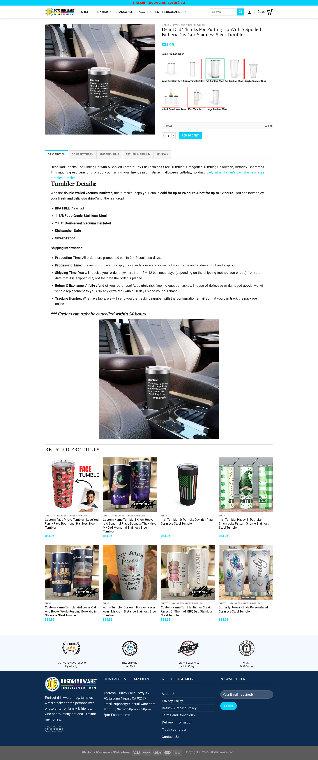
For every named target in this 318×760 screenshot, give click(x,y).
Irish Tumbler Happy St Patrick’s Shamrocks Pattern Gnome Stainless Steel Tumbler (244, 523)
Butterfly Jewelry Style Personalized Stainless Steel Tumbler (243, 609)
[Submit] (240, 11)
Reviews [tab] (162, 154)
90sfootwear (122, 752)
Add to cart (190, 135)
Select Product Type (173, 54)
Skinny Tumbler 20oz (194, 81)
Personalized (173, 12)
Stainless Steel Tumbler (188, 25)
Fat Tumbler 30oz (234, 81)
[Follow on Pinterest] (60, 729)
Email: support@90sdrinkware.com (129, 704)
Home (165, 25)
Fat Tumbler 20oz (215, 81)
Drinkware (101, 12)
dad (209, 172)
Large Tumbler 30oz (217, 109)
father (218, 172)
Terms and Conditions (178, 715)
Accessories (149, 12)
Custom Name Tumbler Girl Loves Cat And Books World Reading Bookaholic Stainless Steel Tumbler (71, 611)
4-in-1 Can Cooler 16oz (174, 109)
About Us (169, 694)
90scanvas (103, 752)
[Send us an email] (54, 729)
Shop (85, 12)
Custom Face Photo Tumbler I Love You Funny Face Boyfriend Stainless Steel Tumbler (72, 523)
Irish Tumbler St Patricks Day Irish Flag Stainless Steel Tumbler (187, 521)
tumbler (69, 178)
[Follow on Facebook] (48, 729)
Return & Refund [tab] (138, 154)
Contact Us (170, 737)
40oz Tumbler (195, 109)
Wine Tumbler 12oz (172, 81)
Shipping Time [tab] (109, 154)
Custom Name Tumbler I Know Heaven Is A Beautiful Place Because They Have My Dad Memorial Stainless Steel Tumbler (129, 525)
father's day (233, 172)
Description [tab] (56, 154)
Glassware (124, 12)
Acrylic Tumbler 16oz (255, 81)
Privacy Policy (172, 701)
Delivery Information (177, 722)
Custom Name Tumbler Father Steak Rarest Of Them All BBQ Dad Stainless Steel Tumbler (186, 611)
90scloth (87, 752)
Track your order (174, 729)
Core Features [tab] (82, 154)
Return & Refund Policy (179, 708)
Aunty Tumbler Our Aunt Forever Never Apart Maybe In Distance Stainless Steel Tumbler (130, 611)
